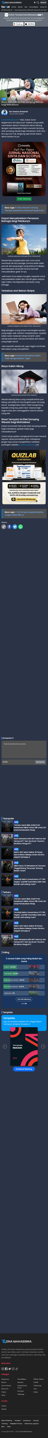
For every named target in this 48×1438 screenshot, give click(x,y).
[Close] (39, 692)
